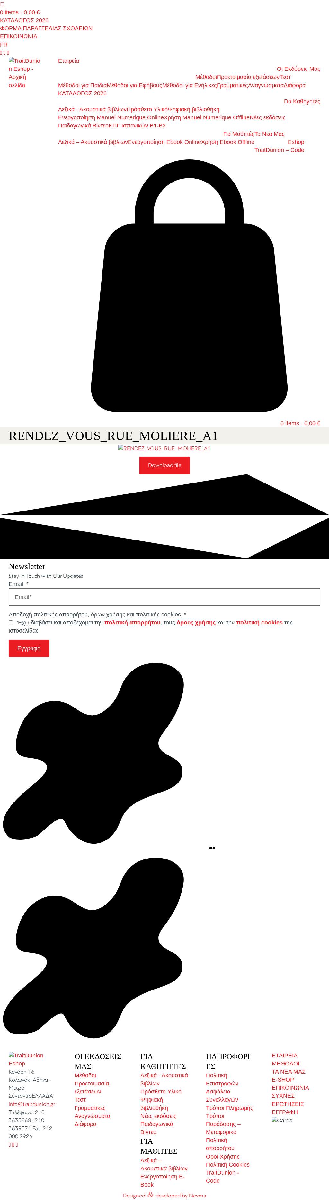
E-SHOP (283, 1079)
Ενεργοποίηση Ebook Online (164, 142)
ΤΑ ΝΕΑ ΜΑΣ (289, 1071)
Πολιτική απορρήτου (220, 1144)
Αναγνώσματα (266, 85)
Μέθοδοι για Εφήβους (134, 85)
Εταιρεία (68, 61)
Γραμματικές (232, 85)
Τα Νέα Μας (269, 134)
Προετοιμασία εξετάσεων (248, 77)
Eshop (296, 142)
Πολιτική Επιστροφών (222, 1079)
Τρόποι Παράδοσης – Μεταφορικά (223, 1124)
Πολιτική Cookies (228, 1164)
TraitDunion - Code (222, 1176)
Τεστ (285, 77)
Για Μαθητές (238, 134)
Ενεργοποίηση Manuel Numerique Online (111, 117)
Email (19, 584)
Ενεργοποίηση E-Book (162, 1180)
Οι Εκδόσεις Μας (298, 69)
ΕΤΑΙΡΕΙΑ (285, 1055)
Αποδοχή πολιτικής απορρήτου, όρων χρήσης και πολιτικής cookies (97, 614)
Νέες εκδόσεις (268, 117)
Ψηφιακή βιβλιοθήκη (193, 109)
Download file (164, 465)
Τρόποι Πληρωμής (229, 1108)
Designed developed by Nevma (164, 1194)
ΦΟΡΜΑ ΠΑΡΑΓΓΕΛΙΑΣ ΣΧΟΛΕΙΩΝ (46, 28)
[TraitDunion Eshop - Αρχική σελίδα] (25, 73)
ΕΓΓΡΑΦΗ (285, 1112)
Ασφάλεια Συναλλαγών (222, 1095)
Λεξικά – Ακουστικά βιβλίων (93, 142)
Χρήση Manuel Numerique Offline (207, 117)
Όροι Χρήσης (223, 1156)
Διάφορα (295, 85)
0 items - (20, 12)
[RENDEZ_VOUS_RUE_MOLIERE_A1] (164, 448)
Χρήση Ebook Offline (227, 142)
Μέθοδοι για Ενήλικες (189, 85)
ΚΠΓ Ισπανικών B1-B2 (137, 125)
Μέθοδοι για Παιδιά (82, 85)
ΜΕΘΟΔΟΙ (285, 1063)
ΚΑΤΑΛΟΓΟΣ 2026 (24, 20)
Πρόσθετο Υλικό (147, 109)
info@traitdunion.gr (32, 1104)
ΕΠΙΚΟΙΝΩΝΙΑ (18, 36)
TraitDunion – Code (279, 150)
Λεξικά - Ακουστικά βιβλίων (92, 109)
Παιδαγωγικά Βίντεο (83, 125)
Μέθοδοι (206, 77)
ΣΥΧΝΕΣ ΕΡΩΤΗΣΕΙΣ (288, 1100)
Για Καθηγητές (302, 101)
